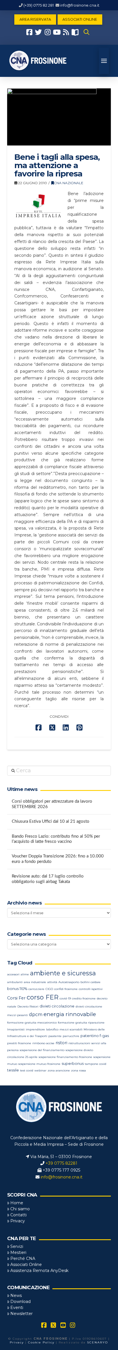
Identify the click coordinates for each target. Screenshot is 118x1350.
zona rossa (78, 1070)
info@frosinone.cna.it (79, 5)
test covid (26, 1070)
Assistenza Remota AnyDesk (39, 1270)
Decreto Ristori (27, 1006)
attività (52, 982)
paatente (55, 1036)
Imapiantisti (16, 1029)
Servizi (16, 1246)
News (16, 1295)
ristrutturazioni (79, 1043)
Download (20, 1301)
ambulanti (15, 982)
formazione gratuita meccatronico (32, 1022)
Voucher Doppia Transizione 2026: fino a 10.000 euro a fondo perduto (58, 859)
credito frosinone (84, 998)
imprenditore (35, 1029)
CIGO (49, 989)
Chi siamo (20, 1208)
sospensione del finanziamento (42, 1050)
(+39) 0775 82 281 (38, 5)
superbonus (73, 1063)
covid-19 (65, 998)
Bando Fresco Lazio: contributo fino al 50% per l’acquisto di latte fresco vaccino (56, 839)
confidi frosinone (66, 989)
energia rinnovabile (70, 1014)
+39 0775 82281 (61, 1163)
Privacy (17, 1220)
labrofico (52, 1029)
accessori (13, 974)
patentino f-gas (94, 1036)
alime (25, 974)
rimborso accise (43, 1043)
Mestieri (18, 1252)
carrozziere (36, 989)
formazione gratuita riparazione (81, 1022)
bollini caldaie (90, 982)
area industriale (35, 982)
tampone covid (95, 1064)
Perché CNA (22, 1258)
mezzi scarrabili (71, 1029)
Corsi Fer (16, 998)
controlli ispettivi (91, 989)
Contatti (18, 1214)
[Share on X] (52, 727)
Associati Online (26, 1264)
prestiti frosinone (19, 1043)
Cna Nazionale (68, 183)
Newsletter (21, 1313)
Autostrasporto (68, 982)
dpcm (35, 1014)
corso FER (42, 997)
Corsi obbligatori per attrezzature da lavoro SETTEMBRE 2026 (52, 804)
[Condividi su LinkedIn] (65, 727)
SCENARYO (97, 1342)
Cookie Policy (41, 1342)
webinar (40, 1070)
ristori (61, 1042)
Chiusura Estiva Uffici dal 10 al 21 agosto (50, 821)
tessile (13, 1070)
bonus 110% (17, 989)
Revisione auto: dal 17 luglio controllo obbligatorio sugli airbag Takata (48, 879)
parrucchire (71, 1036)
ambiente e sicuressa (63, 973)
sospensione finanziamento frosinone (65, 1057)
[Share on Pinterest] (79, 727)
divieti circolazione (57, 1006)
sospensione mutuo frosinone (39, 1064)
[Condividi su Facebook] (38, 727)
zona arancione (59, 1070)
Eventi (16, 1307)
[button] (86, 32)
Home (16, 1202)
